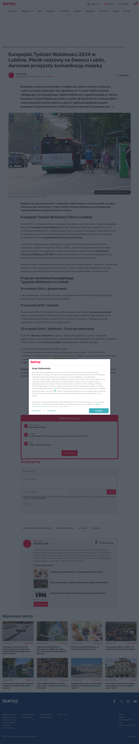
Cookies (44, 406)
